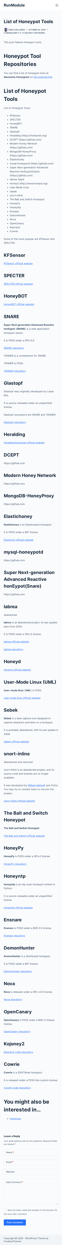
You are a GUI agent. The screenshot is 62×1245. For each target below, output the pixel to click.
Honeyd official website (17, 669)
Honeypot (15, 1118)
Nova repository (13, 999)
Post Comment (15, 1222)
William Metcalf (36, 785)
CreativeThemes (12, 1241)
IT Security (27, 33)
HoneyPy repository (15, 863)
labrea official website (16, 641)
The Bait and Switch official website (24, 835)
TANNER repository (15, 370)
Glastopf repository (15, 422)
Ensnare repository (14, 935)
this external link (43, 76)
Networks (39, 33)
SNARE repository (14, 347)
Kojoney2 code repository (18, 1052)
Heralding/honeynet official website (24, 442)
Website (10, 1171)
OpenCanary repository (17, 1031)
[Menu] (57, 5)
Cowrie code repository (17, 1087)
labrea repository (13, 649)
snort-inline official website (19, 800)
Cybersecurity (11, 33)
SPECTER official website (18, 283)
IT (20, 33)
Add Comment (14, 1182)
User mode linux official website (22, 697)
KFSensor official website (18, 263)
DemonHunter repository (18, 971)
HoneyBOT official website (19, 304)
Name (10, 1152)
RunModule (14, 5)
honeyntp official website (18, 907)
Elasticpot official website (18, 539)
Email (9, 1162)
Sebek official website (16, 741)
